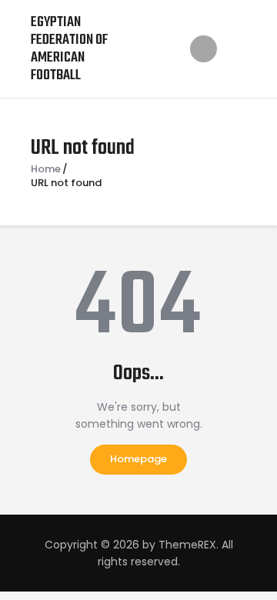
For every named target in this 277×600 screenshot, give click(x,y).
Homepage (138, 459)
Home (46, 169)
